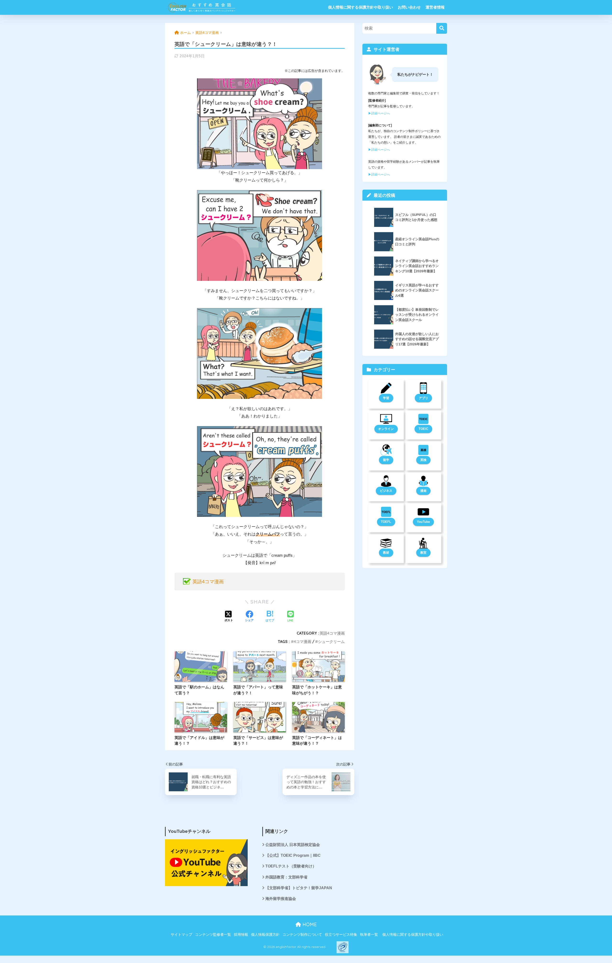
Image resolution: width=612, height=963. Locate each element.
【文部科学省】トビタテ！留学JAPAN (298, 888)
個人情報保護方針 (265, 934)
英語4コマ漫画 (208, 581)
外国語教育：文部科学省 (286, 877)
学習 (386, 398)
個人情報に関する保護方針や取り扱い (360, 7)
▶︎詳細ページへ (379, 113)
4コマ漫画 (302, 641)
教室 (423, 552)
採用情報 (241, 934)
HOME (309, 924)
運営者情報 (435, 7)
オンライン (386, 429)
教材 (386, 552)
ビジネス (386, 490)
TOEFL (386, 522)
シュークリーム (331, 641)
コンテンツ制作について (302, 934)
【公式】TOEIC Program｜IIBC (293, 855)
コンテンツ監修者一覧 (213, 934)
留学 (386, 460)
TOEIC (423, 429)
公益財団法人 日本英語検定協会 (292, 845)
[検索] (441, 28)
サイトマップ (181, 934)
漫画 (423, 490)
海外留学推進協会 (280, 899)
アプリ (423, 398)
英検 (423, 460)
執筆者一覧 (369, 934)
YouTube (423, 522)
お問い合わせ (409, 7)
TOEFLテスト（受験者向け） (290, 866)
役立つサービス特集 (341, 934)
